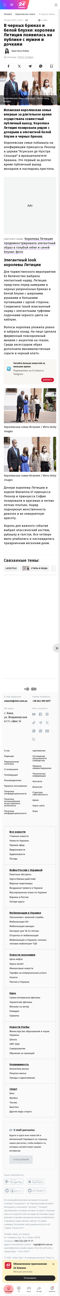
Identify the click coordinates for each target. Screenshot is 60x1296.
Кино (13, 993)
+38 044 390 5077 (41, 701)
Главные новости (19, 836)
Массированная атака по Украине (28, 892)
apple (36, 1182)
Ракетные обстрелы (20, 874)
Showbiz (8, 14)
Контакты (37, 781)
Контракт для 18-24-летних (24, 931)
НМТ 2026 (15, 1044)
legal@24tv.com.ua (43, 1244)
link (34, 714)
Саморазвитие (17, 1048)
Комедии (14, 1011)
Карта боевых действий (23, 879)
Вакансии (37, 787)
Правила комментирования (41, 767)
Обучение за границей (22, 1053)
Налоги (14, 977)
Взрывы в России (19, 897)
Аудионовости (17, 854)
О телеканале (11, 769)
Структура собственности (40, 793)
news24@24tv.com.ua (15, 701)
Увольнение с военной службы (27, 917)
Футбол (14, 1098)
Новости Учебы (19, 1027)
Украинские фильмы (21, 1002)
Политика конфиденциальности (15, 792)
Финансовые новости (21, 968)
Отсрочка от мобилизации (24, 935)
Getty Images (25, 57)
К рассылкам (21, 1159)
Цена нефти (16, 959)
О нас (7, 751)
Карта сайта (38, 806)
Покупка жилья (18, 1073)
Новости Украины (19, 840)
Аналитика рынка (19, 1068)
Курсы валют (17, 963)
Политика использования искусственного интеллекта (12, 802)
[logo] (22, 4)
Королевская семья (25, 14)
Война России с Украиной (26, 870)
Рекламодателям (12, 780)
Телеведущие (11, 775)
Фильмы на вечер (19, 1006)
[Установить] (30, 1271)
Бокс (12, 1093)
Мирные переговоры (21, 883)
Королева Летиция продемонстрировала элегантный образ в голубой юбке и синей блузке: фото (30, 245)
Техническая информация (39, 775)
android (14, 1182)
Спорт (13, 1089)
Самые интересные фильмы (25, 997)
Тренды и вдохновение (22, 1078)
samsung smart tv (36, 1191)
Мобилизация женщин (22, 926)
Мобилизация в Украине (25, 912)
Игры (35, 811)
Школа (13, 1039)
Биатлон (14, 1107)
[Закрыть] (53, 1264)
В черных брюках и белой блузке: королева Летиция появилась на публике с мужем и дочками (47, 14)
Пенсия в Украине (19, 982)
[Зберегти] (51, 66)
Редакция (9, 756)
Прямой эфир (17, 845)
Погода (13, 858)
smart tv (14, 1191)
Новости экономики (22, 955)
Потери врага (17, 901)
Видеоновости (17, 849)
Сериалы (14, 1015)
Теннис (13, 1102)
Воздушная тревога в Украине (26, 888)
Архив (35, 800)
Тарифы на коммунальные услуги (28, 972)
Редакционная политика (11, 763)
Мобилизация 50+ (19, 921)
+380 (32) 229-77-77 (23, 1241)
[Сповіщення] (56, 5)
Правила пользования (15, 786)
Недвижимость (19, 1064)
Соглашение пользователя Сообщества (39, 758)
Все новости (18, 831)
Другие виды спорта (21, 1111)
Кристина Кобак (20, 51)
